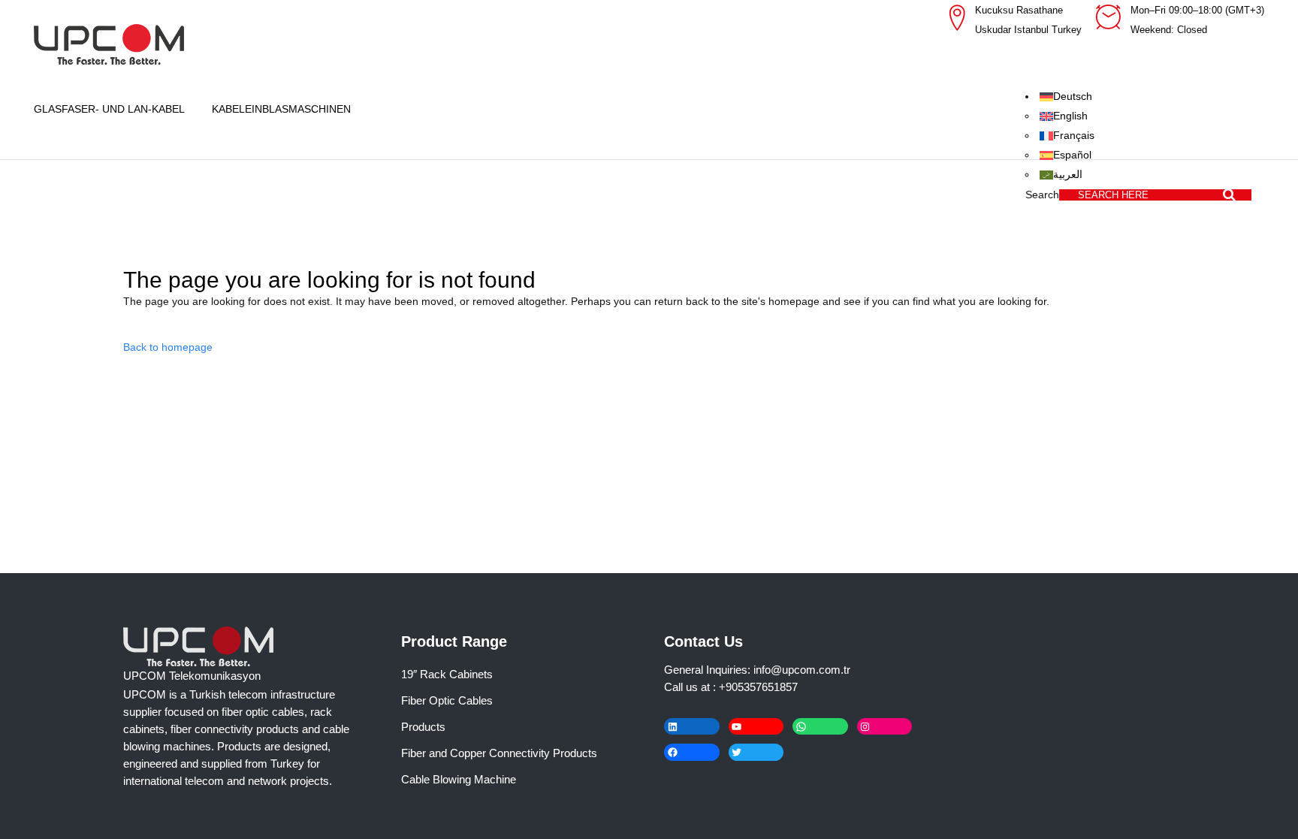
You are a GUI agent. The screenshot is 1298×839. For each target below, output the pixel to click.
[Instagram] (885, 726)
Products (423, 726)
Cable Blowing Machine (458, 779)
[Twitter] (756, 752)
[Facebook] (692, 752)
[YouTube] (756, 726)
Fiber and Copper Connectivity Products (499, 753)
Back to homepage (168, 347)
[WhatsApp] (820, 726)
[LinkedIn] (692, 726)
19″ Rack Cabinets (447, 674)
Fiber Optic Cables (447, 700)
